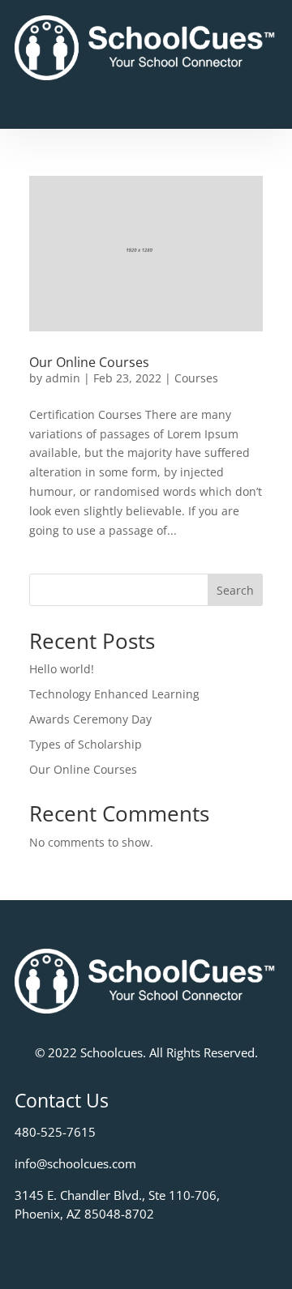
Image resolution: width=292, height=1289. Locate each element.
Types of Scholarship (85, 744)
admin (62, 378)
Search (235, 590)
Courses (196, 378)
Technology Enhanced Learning (114, 694)
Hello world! (61, 669)
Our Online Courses (89, 362)
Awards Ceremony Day (90, 719)
